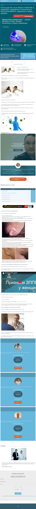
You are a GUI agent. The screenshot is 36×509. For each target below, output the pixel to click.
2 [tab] (25, 16)
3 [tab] (26, 16)
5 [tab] (28, 16)
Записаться (5, 27)
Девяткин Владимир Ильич (18, 423)
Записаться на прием (18, 368)
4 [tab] (27, 16)
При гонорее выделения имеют (6, 238)
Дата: (15, 486)
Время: (15, 489)
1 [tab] (24, 16)
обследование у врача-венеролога (21, 301)
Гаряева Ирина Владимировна (18, 355)
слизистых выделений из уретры (13, 217)
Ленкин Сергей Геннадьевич (18, 389)
